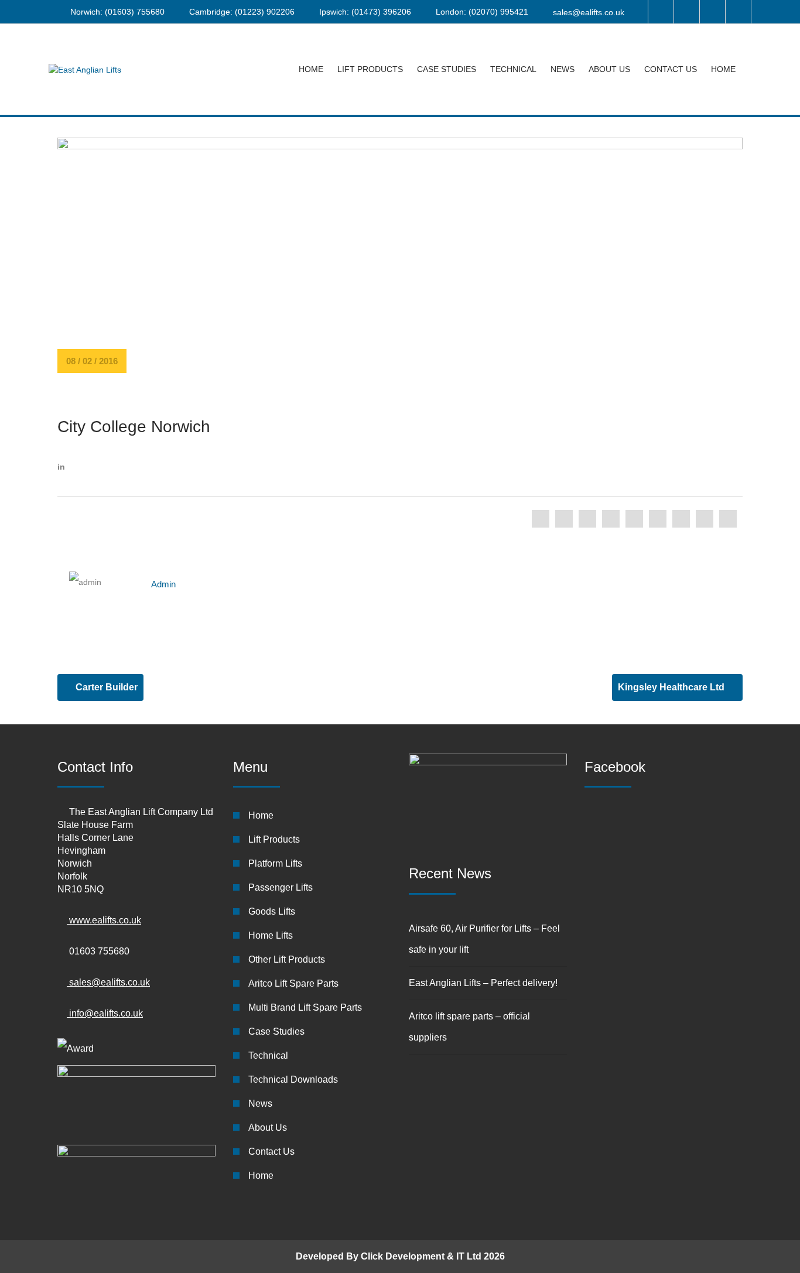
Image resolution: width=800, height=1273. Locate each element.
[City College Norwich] (400, 270)
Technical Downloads (293, 1079)
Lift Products (370, 69)
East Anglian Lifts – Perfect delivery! (483, 983)
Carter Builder (105, 687)
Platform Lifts (275, 863)
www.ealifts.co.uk (104, 920)
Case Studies (446, 69)
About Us (609, 69)
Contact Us (670, 69)
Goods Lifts (271, 911)
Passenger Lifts (280, 887)
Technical (513, 69)
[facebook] (540, 519)
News (563, 69)
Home (311, 69)
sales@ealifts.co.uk (588, 12)
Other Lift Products (286, 959)
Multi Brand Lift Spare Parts (305, 1007)
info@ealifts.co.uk (105, 1013)
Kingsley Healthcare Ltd (672, 687)
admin (163, 584)
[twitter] (564, 519)
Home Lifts (270, 935)
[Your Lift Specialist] (85, 69)
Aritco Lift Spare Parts (293, 983)
